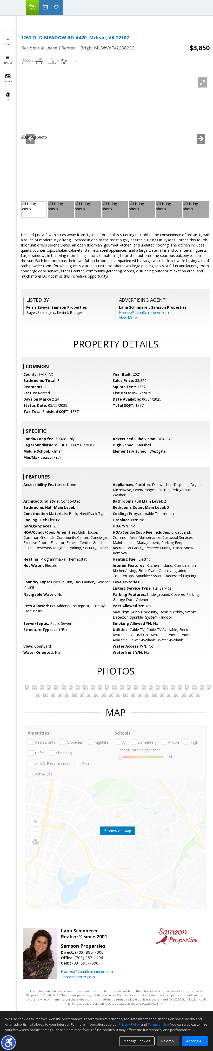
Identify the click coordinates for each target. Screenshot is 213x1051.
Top (8, 44)
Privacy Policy (129, 1024)
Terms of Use (158, 1024)
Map (7, 99)
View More (128, 317)
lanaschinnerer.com (78, 976)
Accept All (195, 1041)
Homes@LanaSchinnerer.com (144, 312)
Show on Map (119, 830)
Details (7, 62)
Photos (7, 81)
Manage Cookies (137, 1041)
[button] (8, 1042)
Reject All (168, 1041)
